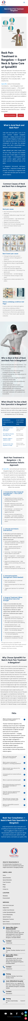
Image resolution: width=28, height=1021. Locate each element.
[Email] (26, 1018)
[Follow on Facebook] (17, 1014)
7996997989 (9, 943)
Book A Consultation (10, 115)
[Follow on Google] (22, 1014)
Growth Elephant (17, 1016)
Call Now (21, 115)
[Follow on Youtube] (6, 1014)
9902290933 (9, 993)
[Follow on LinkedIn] (11, 1014)
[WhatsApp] (26, 1015)
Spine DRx (4, 84)
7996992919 (9, 968)
